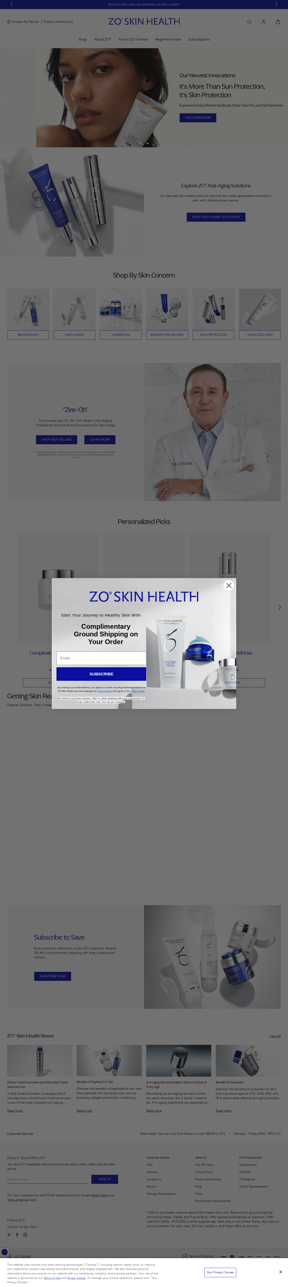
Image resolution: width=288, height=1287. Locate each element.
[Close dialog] (228, 585)
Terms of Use (52, 1278)
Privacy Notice (76, 1278)
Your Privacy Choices (220, 1272)
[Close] (281, 1272)
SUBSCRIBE (101, 674)
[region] (144, 1272)
